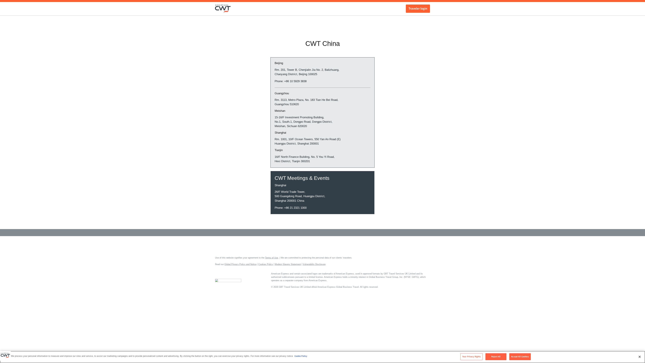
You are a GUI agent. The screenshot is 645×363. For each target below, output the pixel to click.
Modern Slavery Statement (288, 264)
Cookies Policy (265, 264)
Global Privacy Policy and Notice (240, 264)
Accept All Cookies (520, 356)
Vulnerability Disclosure (314, 264)
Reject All (496, 356)
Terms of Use (271, 257)
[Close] (639, 356)
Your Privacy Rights (471, 356)
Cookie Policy (300, 356)
